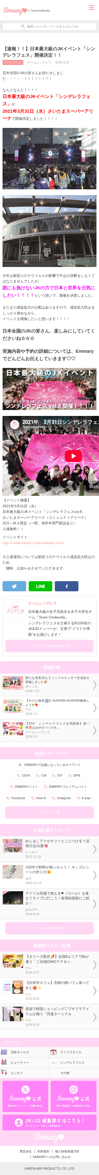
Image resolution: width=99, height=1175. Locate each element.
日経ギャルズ (20, 1052)
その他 (64, 1073)
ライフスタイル (70, 1052)
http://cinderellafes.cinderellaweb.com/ (33, 543)
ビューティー (20, 1062)
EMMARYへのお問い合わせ (52, 1157)
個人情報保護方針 (67, 1151)
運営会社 (26, 1151)
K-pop (86, 798)
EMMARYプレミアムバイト (68, 786)
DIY (59, 775)
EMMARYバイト (26, 786)
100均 (26, 775)
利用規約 (43, 1151)
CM (43, 775)
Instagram (64, 798)
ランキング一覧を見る (49, 928)
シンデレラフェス (13, 62)
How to (41, 798)
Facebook (18, 798)
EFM (77, 775)
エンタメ (17, 1073)
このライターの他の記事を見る (49, 646)
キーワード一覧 (49, 812)
